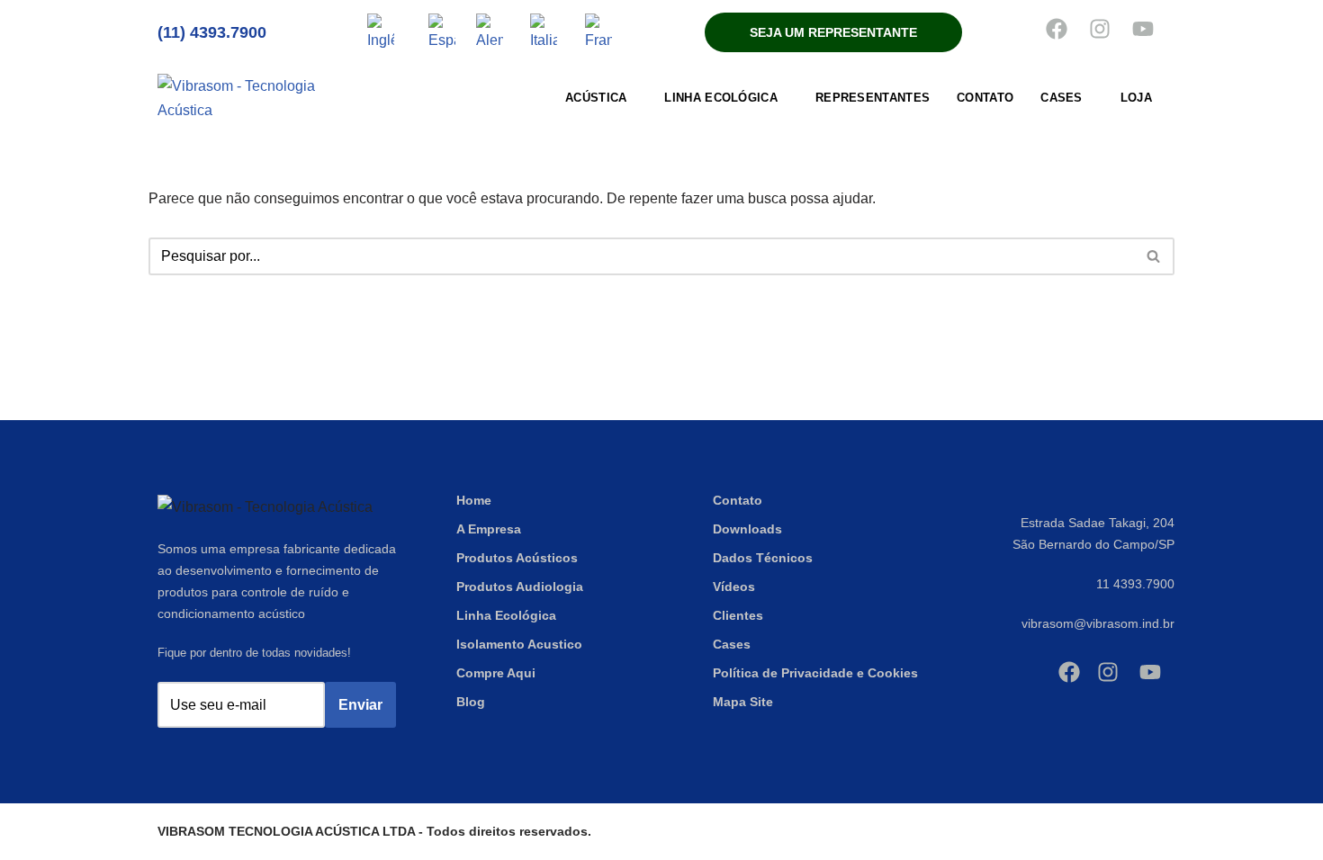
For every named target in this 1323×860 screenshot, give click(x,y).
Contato (985, 97)
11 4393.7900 (1135, 584)
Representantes (872, 97)
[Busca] (1154, 256)
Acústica (595, 97)
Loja (1136, 97)
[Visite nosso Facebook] (1056, 29)
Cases (1061, 97)
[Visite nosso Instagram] (1100, 29)
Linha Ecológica (721, 97)
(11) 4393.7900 (212, 32)
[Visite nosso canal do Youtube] (1143, 29)
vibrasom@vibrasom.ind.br (1098, 623)
